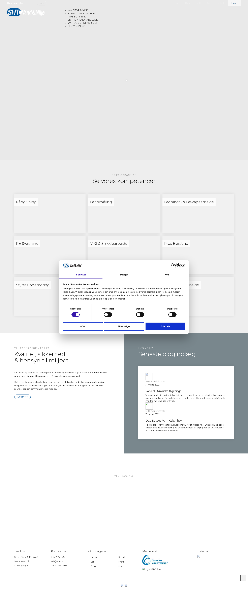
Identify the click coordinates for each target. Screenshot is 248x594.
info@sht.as (57, 561)
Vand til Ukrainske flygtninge (163, 391)
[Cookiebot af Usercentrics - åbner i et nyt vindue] (172, 265)
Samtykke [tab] (81, 275)
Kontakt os (110, 517)
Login (234, 3)
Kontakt (220, 3)
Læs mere (22, 397)
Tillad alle (165, 326)
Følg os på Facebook (133, 517)
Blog (187, 3)
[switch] (108, 314)
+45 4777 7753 (58, 557)
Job (208, 3)
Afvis (82, 326)
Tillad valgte (124, 326)
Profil (198, 3)
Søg (42, 3)
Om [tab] (167, 275)
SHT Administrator (156, 381)
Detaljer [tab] (124, 275)
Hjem (176, 3)
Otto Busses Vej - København (164, 420)
